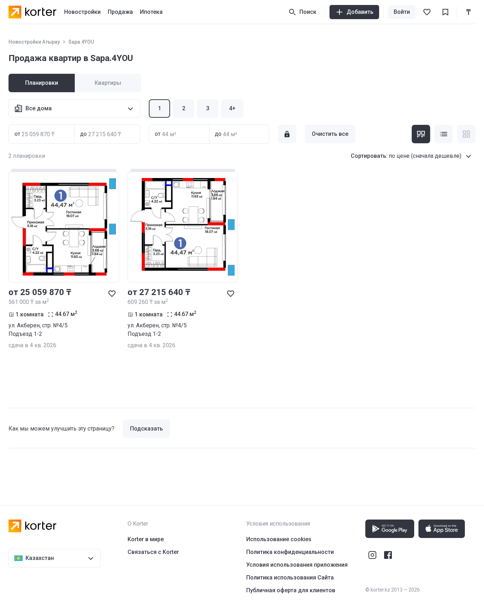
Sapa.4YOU (81, 42)
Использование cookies (278, 539)
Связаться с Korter (153, 552)
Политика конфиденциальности (290, 552)
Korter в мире (146, 539)
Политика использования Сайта (290, 577)
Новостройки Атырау (34, 42)
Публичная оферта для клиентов (290, 590)
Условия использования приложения (297, 564)
